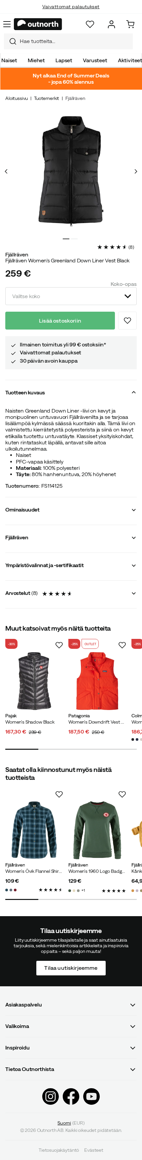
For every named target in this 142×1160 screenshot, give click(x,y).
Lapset (63, 60)
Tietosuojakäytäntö (59, 1150)
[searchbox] (75, 41)
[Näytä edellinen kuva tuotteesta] (6, 171)
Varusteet (95, 60)
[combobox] (68, 41)
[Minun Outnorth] (111, 24)
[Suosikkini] (90, 24)
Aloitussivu (16, 98)
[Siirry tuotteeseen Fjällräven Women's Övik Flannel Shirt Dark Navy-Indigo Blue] (34, 830)
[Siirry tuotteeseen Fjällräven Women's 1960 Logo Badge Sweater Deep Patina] (97, 830)
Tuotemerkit (46, 98)
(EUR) (70, 1122)
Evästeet (93, 1150)
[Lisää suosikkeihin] (127, 321)
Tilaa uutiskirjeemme (70, 968)
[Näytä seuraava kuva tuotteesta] (135, 171)
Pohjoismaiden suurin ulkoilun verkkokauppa (71, 13)
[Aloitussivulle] (38, 24)
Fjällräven (75, 98)
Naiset (9, 60)
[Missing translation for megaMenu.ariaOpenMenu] (7, 24)
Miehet (36, 60)
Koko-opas (124, 284)
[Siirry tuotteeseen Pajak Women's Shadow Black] (34, 681)
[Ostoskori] (130, 24)
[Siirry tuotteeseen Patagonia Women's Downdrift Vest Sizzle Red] (97, 681)
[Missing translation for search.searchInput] (10, 41)
